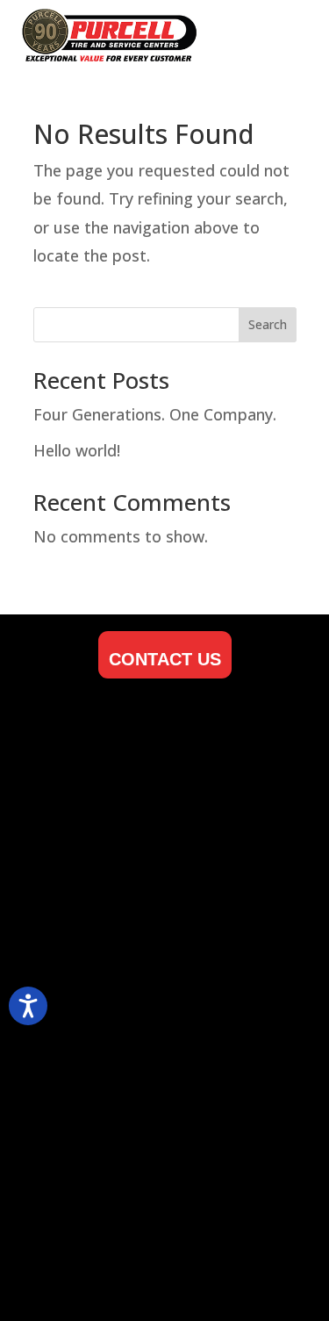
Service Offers (69, 1001)
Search (267, 324)
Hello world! (76, 450)
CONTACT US (165, 659)
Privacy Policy (67, 889)
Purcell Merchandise (91, 860)
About (39, 747)
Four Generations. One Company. (154, 414)
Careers (45, 804)
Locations (53, 775)
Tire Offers (57, 973)
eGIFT (39, 832)
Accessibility (63, 1058)
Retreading (57, 1029)
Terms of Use (65, 1086)
